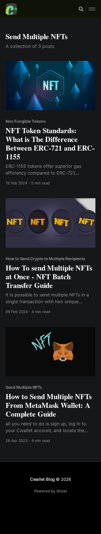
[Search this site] (81, 9)
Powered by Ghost (50, 491)
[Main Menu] (92, 9)
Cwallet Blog (42, 479)
